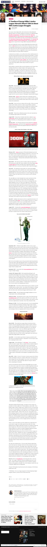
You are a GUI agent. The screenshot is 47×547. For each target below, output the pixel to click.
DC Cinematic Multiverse (28, 484)
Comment (35, 509)
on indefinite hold (12, 297)
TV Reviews (23, 1)
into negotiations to (28, 269)
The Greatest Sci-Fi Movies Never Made (25, 36)
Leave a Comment (35, 28)
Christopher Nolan (20, 484)
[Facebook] (39, 1)
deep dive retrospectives (14, 34)
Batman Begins (13, 484)
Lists (13, 2)
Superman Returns (18, 486)
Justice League (21, 485)
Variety (17, 96)
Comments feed (32, 534)
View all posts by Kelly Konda (19, 497)
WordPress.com (32, 535)
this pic (33, 372)
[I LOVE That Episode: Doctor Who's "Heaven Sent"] (21, 533)
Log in (30, 532)
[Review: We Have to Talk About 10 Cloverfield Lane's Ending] (25, 537)
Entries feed (31, 533)
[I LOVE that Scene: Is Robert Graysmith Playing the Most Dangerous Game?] (21, 541)
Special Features (30, 1)
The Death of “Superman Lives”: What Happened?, (21, 39)
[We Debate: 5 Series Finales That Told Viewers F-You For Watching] (25, 541)
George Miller (15, 485)
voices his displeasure (25, 207)
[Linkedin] (44, 1)
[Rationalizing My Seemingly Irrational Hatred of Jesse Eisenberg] (21, 537)
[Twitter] (40, 1)
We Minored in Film (5, 527)
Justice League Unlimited (28, 485)
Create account (32, 531)
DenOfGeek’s (19, 458)
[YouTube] (41, 1)
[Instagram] (43, 1)
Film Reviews (17, 1)
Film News (11, 18)
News (13, 1)
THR (14, 45)
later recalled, (23, 59)
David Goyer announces (31, 124)
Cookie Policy (15, 545)
